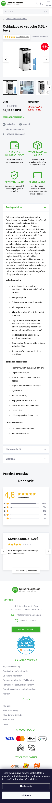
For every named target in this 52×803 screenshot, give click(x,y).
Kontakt (6, 694)
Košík (5, 724)
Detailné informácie (12, 117)
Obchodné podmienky (12, 676)
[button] (48, 551)
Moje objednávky (10, 710)
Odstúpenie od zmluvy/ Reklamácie (18, 680)
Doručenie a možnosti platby (15, 671)
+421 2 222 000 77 (29, 620)
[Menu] (48, 3)
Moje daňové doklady (12, 715)
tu (36, 779)
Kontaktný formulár (26, 629)
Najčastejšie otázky (11, 666)
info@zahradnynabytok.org (28, 615)
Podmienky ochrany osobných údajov (19, 689)
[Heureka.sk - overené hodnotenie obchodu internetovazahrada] (26, 645)
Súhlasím (26, 795)
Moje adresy (8, 719)
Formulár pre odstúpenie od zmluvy (18, 685)
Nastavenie (26, 786)
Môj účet (7, 706)
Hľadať (45, 11)
